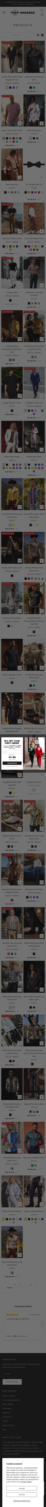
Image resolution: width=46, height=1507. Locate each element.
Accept (22, 1488)
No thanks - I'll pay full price (12, 766)
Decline (22, 1494)
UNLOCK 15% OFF (12, 763)
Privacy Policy (26, 1482)
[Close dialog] (43, 738)
